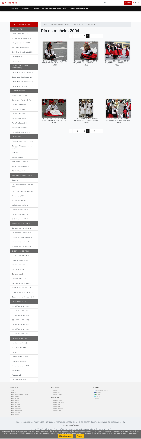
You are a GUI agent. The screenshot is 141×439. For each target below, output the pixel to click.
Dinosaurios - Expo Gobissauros (22, 77)
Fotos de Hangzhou (58, 408)
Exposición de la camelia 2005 (21, 233)
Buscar (127, 3)
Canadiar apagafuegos (19, 361)
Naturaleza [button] (35, 8)
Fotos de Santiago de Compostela (19, 394)
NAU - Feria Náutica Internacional (22, 191)
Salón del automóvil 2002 (20, 205)
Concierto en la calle (18, 265)
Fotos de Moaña (15, 406)
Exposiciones (17, 137)
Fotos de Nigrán (15, 402)
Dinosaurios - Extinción (19, 86)
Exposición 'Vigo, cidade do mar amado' (22, 147)
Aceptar (80, 436)
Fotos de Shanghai (57, 400)
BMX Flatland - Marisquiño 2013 (22, 52)
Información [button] (16, 8)
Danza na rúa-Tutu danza (20, 260)
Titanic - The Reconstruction (21, 166)
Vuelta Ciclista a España (19, 95)
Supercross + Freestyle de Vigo (22, 100)
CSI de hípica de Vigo (19, 301)
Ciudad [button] (72, 8)
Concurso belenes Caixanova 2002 (23, 292)
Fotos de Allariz (15, 414)
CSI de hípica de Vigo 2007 (20, 329)
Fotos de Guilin (56, 406)
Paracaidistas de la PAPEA (20, 366)
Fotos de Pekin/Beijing (58, 402)
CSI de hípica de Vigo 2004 (20, 315)
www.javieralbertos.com (70, 425)
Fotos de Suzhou (57, 410)
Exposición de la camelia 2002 (21, 228)
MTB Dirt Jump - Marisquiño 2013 (23, 38)
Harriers (14, 352)
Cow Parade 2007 (18, 157)
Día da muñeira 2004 (18, 274)
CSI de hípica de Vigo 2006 (20, 324)
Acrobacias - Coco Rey (19, 347)
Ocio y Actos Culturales (21, 24)
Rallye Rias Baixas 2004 (19, 127)
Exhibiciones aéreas (19, 338)
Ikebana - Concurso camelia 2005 (22, 237)
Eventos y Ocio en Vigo (20, 251)
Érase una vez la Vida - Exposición (23, 141)
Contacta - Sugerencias (102, 390)
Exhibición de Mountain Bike (21, 132)
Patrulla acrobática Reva (20, 357)
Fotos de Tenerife (15, 396)
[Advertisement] (70, 16)
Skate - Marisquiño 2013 (20, 34)
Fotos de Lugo (15, 398)
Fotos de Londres (57, 394)
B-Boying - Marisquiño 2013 (21, 43)
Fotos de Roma (56, 390)
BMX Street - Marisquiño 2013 (21, 47)
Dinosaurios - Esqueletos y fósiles (22, 81)
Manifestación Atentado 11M (21, 288)
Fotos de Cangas (15, 404)
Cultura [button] (52, 8)
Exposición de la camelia (21, 223)
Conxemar (15, 180)
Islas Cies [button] (25, 8)
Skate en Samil (16, 61)
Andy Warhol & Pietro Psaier (21, 162)
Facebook (98, 392)
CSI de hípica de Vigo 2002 (20, 306)
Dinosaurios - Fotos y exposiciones (20, 67)
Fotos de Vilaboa (15, 412)
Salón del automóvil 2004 (20, 214)
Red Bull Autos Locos (18, 114)
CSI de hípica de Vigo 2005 (20, 320)
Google (98, 394)
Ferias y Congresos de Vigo (22, 175)
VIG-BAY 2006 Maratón (19, 104)
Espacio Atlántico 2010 (19, 200)
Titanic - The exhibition (19, 171)
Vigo (12, 390)
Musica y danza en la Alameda (21, 283)
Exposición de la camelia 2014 (21, 242)
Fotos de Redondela (16, 408)
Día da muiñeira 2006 (19, 278)
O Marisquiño (17, 29)
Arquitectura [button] (62, 8)
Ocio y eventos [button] (82, 8)
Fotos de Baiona (15, 400)
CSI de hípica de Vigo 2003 (20, 311)
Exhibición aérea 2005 (19, 379)
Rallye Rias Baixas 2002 (19, 118)
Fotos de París (56, 392)
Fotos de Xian (56, 404)
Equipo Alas (16, 370)
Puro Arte (15, 152)
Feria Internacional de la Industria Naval (22, 186)
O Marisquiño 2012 (18, 56)
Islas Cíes (13, 392)
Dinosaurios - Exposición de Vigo (22, 72)
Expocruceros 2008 (18, 196)
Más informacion (65, 436)
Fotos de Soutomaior (16, 410)
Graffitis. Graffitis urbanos (20, 255)
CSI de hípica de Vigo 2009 (20, 334)
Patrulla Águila (16, 375)
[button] (135, 3)
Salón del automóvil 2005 (20, 219)
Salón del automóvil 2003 (20, 210)
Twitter (98, 396)
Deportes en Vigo (18, 91)
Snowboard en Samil (18, 109)
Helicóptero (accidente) (19, 343)
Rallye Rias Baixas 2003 (19, 123)
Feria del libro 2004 (18, 269)
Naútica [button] (45, 8)
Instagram (97, 398)
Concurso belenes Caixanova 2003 (23, 297)
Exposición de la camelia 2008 (21, 246)
